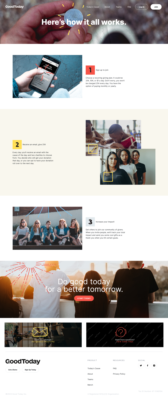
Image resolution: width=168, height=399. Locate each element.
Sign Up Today (30, 370)
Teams (118, 7)
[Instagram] (154, 365)
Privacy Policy (119, 374)
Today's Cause (92, 7)
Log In (141, 7)
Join (156, 7)
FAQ (129, 7)
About (107, 7)
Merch (90, 385)
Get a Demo (12, 370)
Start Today (84, 298)
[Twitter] (141, 365)
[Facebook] (147, 365)
